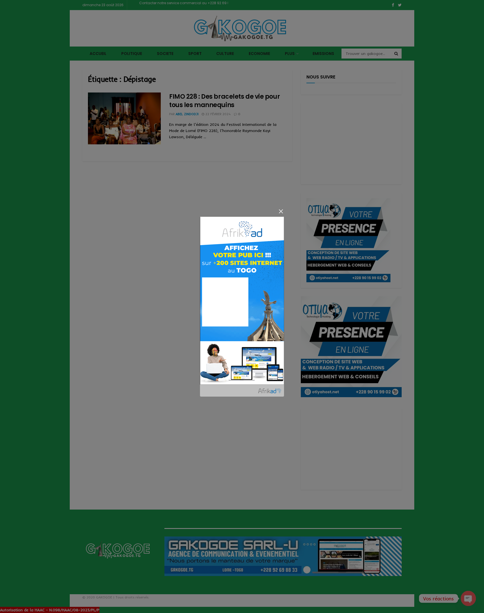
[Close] (281, 211)
